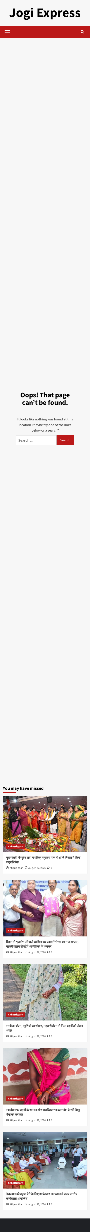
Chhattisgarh (15, 846)
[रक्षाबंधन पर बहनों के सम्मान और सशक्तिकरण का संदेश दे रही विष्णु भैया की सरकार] (45, 1076)
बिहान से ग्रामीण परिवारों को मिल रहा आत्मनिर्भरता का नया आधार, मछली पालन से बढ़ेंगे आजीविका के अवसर (42, 944)
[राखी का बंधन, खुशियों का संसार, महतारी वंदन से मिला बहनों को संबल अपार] (45, 992)
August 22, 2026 (37, 868)
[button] (7, 31)
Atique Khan (16, 868)
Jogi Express (45, 13)
